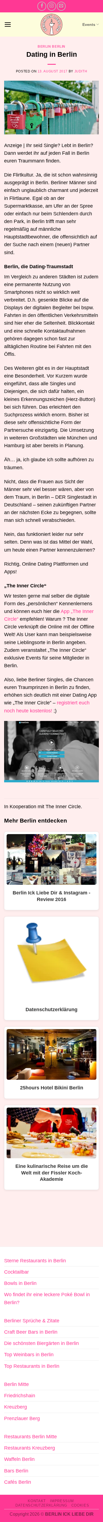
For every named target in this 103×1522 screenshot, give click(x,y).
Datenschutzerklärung (41, 1505)
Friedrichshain (19, 1395)
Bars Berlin (16, 1471)
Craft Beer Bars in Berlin (30, 1332)
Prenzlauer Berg (22, 1418)
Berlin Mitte (16, 1384)
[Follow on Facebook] (41, 6)
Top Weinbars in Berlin (29, 1354)
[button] (8, 24)
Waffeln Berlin (19, 1459)
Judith (80, 71)
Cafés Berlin (17, 1482)
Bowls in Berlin (20, 1283)
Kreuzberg (15, 1407)
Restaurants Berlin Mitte (30, 1436)
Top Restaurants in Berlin (31, 1366)
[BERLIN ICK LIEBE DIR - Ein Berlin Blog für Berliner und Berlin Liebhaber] (51, 25)
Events (88, 24)
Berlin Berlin (51, 46)
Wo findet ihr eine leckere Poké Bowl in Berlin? (47, 1298)
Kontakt (37, 1501)
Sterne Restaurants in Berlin (35, 1260)
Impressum (62, 1501)
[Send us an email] (61, 6)
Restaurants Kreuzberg (29, 1448)
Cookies (80, 1505)
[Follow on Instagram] (51, 6)
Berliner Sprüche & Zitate (31, 1320)
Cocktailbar (16, 1272)
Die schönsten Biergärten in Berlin (41, 1343)
